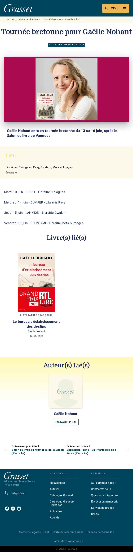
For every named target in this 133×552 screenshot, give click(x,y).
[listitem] (7, 509)
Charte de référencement (67, 532)
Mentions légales (30, 532)
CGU (46, 532)
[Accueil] (18, 8)
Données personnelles (100, 532)
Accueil (11, 19)
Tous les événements (29, 19)
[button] (65, 400)
